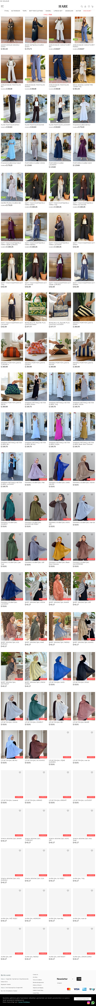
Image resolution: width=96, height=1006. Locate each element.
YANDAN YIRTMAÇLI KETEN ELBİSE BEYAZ (35, 443)
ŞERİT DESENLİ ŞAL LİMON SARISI (35, 683)
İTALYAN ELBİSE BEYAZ (81, 125)
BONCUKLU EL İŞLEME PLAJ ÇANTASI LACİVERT (59, 323)
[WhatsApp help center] (92, 1002)
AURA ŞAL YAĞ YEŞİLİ (9, 918)
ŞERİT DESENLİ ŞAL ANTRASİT (8, 683)
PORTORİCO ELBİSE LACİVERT (56, 164)
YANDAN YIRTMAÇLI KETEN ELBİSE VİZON (83, 403)
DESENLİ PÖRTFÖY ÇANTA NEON (11, 403)
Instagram (59, 983)
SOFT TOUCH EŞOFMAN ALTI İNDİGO (84, 283)
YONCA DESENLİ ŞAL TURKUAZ (32, 839)
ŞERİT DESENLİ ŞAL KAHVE (83, 642)
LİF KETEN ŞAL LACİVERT (82, 800)
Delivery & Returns (37, 985)
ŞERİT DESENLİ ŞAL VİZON (35, 602)
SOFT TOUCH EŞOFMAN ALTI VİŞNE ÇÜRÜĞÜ (60, 283)
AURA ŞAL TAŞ (78, 878)
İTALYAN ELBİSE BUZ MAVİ (11, 163)
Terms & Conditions (37, 979)
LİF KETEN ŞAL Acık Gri (81, 760)
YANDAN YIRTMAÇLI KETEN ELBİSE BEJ (11, 443)
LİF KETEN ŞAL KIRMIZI (33, 800)
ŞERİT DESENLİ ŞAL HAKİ (34, 642)
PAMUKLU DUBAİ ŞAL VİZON (83, 482)
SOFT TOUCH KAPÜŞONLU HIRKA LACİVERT (59, 243)
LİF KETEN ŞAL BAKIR (81, 722)
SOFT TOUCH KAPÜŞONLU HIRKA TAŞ (59, 204)
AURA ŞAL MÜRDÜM (32, 918)
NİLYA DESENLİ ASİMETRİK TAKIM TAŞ (83, 85)
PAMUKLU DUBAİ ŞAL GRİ (34, 562)
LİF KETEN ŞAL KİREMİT (58, 800)
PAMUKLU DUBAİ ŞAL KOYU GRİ (59, 523)
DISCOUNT (87, 11)
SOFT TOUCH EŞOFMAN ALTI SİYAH (84, 243)
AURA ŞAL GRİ (6, 957)
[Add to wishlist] (20, 17)
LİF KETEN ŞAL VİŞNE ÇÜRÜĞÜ (57, 761)
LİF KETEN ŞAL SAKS (56, 682)
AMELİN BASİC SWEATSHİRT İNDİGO (84, 46)
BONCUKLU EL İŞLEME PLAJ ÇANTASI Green (35, 323)
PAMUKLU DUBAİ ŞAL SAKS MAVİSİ (59, 483)
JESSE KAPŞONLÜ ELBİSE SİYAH (34, 46)
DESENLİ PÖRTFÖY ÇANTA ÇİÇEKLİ (35, 363)
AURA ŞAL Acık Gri (79, 918)
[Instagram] (87, 1002)
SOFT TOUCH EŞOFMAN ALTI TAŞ (12, 283)
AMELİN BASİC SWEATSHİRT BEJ (60, 46)
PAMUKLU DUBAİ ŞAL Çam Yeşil (11, 563)
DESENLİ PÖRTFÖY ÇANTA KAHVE (59, 363)
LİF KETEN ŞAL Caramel (9, 800)
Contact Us (35, 974)
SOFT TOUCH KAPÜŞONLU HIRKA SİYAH (35, 204)
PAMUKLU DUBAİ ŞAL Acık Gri (84, 522)
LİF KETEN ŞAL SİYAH (81, 682)
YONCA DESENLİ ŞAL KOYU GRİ (59, 839)
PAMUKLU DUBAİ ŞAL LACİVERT (9, 603)
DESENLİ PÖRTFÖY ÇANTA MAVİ (83, 363)
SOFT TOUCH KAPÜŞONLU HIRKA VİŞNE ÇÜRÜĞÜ (11, 243)
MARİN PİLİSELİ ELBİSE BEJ (11, 203)
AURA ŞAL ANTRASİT (57, 957)
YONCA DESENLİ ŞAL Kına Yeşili (82, 839)
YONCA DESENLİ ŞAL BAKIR (11, 838)
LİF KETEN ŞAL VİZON (9, 722)
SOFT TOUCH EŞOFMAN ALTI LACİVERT (12, 323)
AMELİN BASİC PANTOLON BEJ (11, 85)
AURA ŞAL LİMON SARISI (82, 957)
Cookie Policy (40, 990)
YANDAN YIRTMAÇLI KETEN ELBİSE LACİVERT (11, 483)
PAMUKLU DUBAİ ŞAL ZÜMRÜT (9, 523)
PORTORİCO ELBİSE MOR (82, 163)
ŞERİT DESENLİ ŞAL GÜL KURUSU (10, 643)
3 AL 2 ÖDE (48, 15)
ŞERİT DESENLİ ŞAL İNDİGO (59, 642)
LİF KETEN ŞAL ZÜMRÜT (34, 722)
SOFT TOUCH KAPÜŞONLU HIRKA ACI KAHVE (83, 204)
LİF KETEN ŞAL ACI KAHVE (35, 760)
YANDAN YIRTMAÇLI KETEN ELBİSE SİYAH (35, 403)
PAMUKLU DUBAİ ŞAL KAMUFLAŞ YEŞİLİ (33, 523)
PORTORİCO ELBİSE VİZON (35, 163)
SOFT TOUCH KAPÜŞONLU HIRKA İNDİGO (35, 243)
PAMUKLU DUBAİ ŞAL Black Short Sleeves (59, 563)
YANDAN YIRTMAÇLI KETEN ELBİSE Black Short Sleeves (83, 443)
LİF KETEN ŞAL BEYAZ (9, 760)
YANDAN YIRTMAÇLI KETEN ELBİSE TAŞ (59, 403)
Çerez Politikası (24, 1002)
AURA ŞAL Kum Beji (56, 918)
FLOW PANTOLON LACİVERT (59, 125)
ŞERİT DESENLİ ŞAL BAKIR (59, 602)
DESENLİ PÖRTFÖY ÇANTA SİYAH (83, 323)
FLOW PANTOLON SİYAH (10, 125)
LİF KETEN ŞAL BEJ (56, 722)
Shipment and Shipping (38, 987)
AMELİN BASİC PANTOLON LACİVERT (59, 85)
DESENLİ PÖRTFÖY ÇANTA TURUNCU (11, 363)
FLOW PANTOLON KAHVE (34, 125)
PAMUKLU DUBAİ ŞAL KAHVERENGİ (81, 563)
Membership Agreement (38, 982)
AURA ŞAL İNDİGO (32, 957)
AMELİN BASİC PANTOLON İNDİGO (35, 85)
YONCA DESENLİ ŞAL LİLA (34, 878)
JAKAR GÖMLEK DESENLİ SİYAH (10, 46)
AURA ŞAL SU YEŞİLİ (56, 878)
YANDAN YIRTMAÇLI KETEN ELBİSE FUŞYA (59, 443)
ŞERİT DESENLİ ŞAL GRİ (82, 602)
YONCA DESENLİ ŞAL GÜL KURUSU (10, 879)
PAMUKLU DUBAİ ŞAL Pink (35, 482)
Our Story (35, 977)
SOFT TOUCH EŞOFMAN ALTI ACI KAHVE (36, 283)
